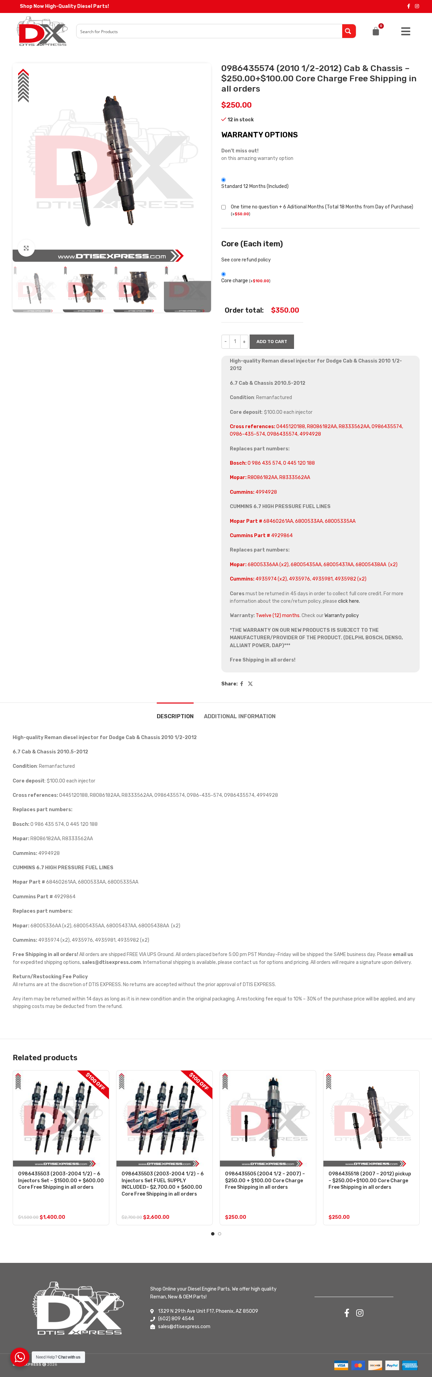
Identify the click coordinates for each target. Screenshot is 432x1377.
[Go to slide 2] (219, 1234)
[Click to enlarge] (26, 248)
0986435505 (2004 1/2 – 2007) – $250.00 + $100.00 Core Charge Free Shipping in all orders (265, 1180)
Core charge (245, 281)
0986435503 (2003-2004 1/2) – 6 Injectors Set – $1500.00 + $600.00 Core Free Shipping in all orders (61, 1180)
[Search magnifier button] (349, 31)
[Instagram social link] (417, 6)
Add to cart (271, 341)
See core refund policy (246, 260)
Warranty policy (341, 615)
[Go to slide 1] (212, 1234)
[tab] (175, 713)
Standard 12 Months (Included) (255, 186)
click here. (349, 601)
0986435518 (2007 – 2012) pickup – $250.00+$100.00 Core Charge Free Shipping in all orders (370, 1180)
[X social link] (250, 684)
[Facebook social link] (409, 6)
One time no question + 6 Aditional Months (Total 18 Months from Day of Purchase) (322, 207)
